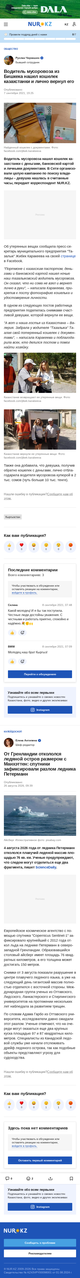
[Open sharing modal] (50, 1178)
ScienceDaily (46, 867)
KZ (66, 24)
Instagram (43, 709)
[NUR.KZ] (40, 24)
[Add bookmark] (71, 1178)
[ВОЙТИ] (74, 24)
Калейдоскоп (13, 731)
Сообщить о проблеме (40, 1242)
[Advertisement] (40, 214)
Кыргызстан (12, 516)
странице (68, 256)
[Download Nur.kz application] (40, 9)
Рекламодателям (40, 1253)
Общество (11, 49)
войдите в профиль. (24, 592)
